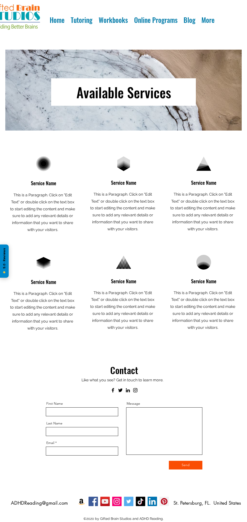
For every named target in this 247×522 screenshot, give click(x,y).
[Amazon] (81, 501)
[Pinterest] (164, 501)
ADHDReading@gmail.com (39, 503)
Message (133, 403)
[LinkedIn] (128, 390)
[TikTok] (140, 501)
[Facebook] (113, 390)
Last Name (54, 423)
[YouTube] (105, 501)
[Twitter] (120, 390)
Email (50, 442)
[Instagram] (135, 390)
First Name (54, 403)
